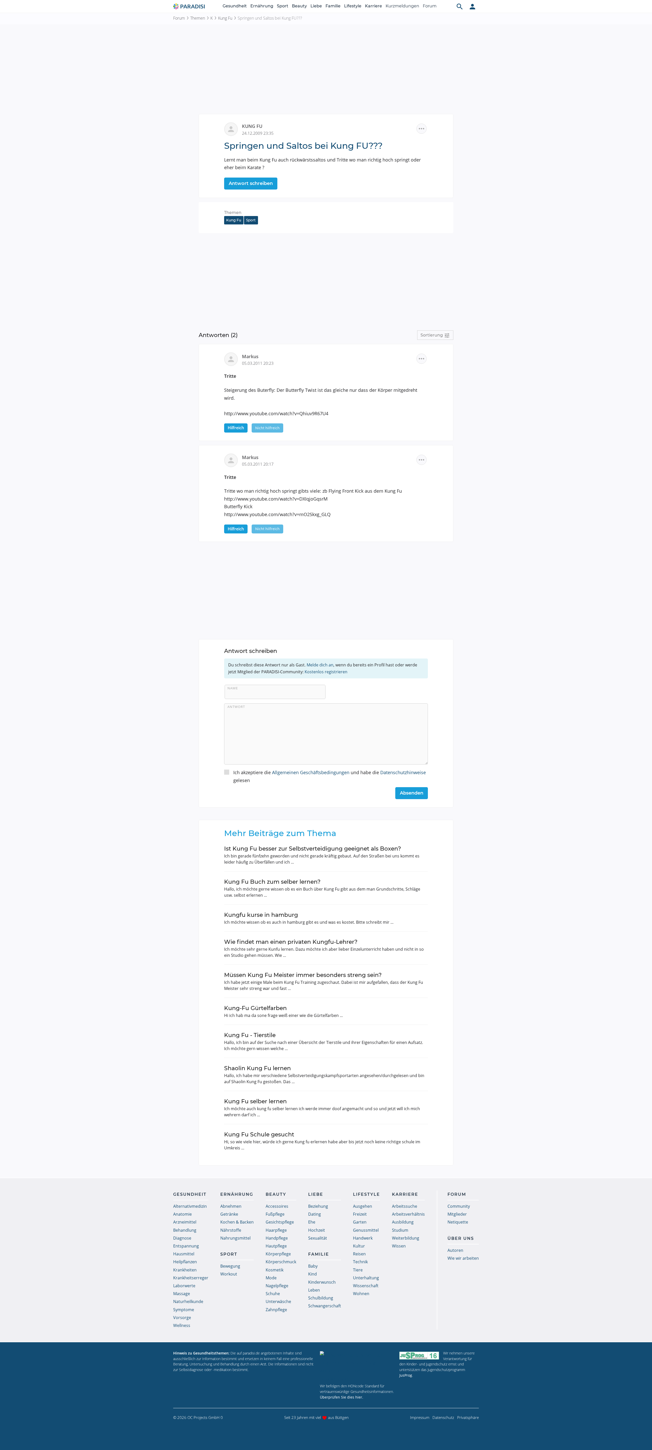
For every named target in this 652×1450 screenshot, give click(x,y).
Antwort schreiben (251, 183)
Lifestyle (352, 6)
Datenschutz (443, 1417)
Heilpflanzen (185, 1262)
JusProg (405, 1375)
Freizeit (360, 1214)
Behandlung (184, 1230)
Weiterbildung (405, 1238)
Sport (282, 6)
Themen (197, 18)
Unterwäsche (278, 1301)
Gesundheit (235, 6)
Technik (360, 1262)
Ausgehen (362, 1206)
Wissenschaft (365, 1285)
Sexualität (317, 1238)
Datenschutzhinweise (403, 772)
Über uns (460, 1238)
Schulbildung (320, 1298)
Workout (228, 1274)
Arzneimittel (184, 1222)
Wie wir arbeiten (463, 1258)
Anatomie (182, 1214)
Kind (312, 1274)
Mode (271, 1278)
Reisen (359, 1254)
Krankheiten (185, 1270)
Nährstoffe (230, 1230)
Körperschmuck (281, 1262)
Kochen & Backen (237, 1222)
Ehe (311, 1222)
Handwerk (363, 1238)
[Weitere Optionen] (421, 128)
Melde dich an (320, 665)
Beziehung (318, 1206)
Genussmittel (366, 1230)
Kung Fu (225, 18)
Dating (314, 1214)
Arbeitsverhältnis (408, 1214)
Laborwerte (184, 1285)
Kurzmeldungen (402, 6)
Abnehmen (230, 1206)
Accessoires (277, 1206)
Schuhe (273, 1293)
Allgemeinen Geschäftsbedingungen (310, 772)
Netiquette (457, 1222)
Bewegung (230, 1266)
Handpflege (277, 1238)
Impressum (419, 1417)
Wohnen (361, 1293)
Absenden (411, 793)
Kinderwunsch (322, 1282)
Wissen (399, 1246)
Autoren (455, 1250)
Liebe (316, 6)
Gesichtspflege (280, 1222)
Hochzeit (316, 1230)
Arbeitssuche (404, 1206)
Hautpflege (276, 1246)
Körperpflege (278, 1254)
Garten (359, 1222)
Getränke (229, 1214)
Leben (314, 1290)
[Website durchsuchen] (459, 6)
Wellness (181, 1325)
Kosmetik (274, 1270)
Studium (400, 1230)
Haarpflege (276, 1230)
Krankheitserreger (190, 1278)
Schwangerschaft (324, 1306)
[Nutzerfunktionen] (472, 6)
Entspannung (186, 1246)
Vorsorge (182, 1317)
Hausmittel (183, 1254)
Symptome (183, 1309)
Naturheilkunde (188, 1301)
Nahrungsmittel (235, 1238)
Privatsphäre (468, 1417)
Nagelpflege (277, 1285)
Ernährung (261, 6)
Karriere (373, 6)
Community (458, 1206)
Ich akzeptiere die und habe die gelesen (329, 776)
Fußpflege (275, 1214)
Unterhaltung (366, 1278)
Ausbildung (403, 1222)
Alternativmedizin (190, 1206)
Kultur (359, 1246)
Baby (313, 1266)
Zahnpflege (276, 1309)
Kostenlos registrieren (326, 672)
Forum (430, 6)
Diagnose (182, 1238)
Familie (333, 6)
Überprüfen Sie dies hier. (341, 1397)
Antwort (236, 706)
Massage (181, 1293)
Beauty (299, 6)
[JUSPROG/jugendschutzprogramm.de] (419, 1355)
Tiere (358, 1270)
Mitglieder (457, 1214)
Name (232, 688)
